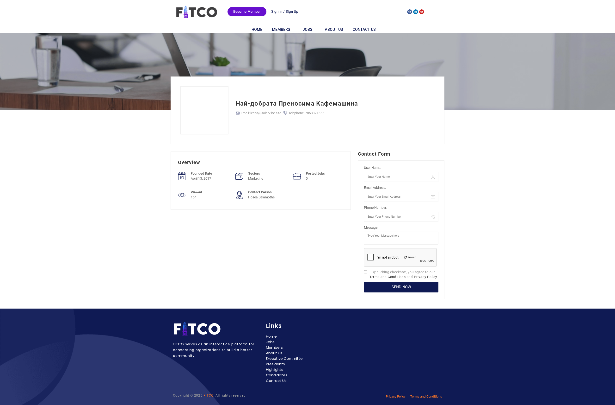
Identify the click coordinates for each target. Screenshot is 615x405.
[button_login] (284, 11)
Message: (371, 227)
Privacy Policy (425, 277)
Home (257, 29)
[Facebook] (409, 11)
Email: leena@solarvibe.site (261, 113)
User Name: (372, 168)
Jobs (307, 29)
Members (281, 29)
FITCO (208, 395)
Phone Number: (375, 207)
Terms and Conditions (387, 277)
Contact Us (364, 29)
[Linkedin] (415, 11)
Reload (411, 257)
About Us (334, 29)
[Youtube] (421, 11)
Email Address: (375, 188)
